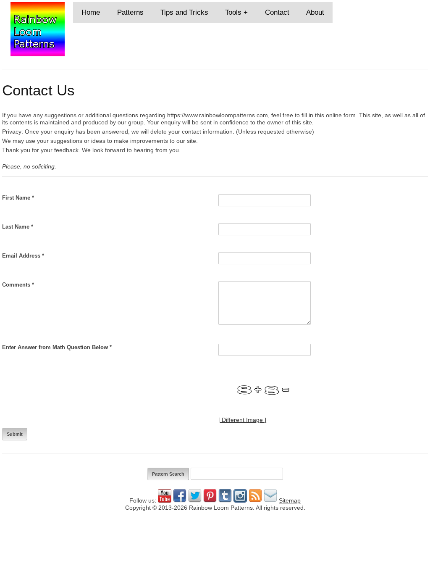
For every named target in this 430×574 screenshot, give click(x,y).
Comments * (18, 285)
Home (90, 12)
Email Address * (23, 256)
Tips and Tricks (184, 12)
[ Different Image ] (242, 419)
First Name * (18, 198)
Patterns (130, 12)
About (315, 12)
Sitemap (290, 500)
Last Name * (17, 227)
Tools (233, 12)
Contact (277, 12)
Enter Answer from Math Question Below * (57, 347)
